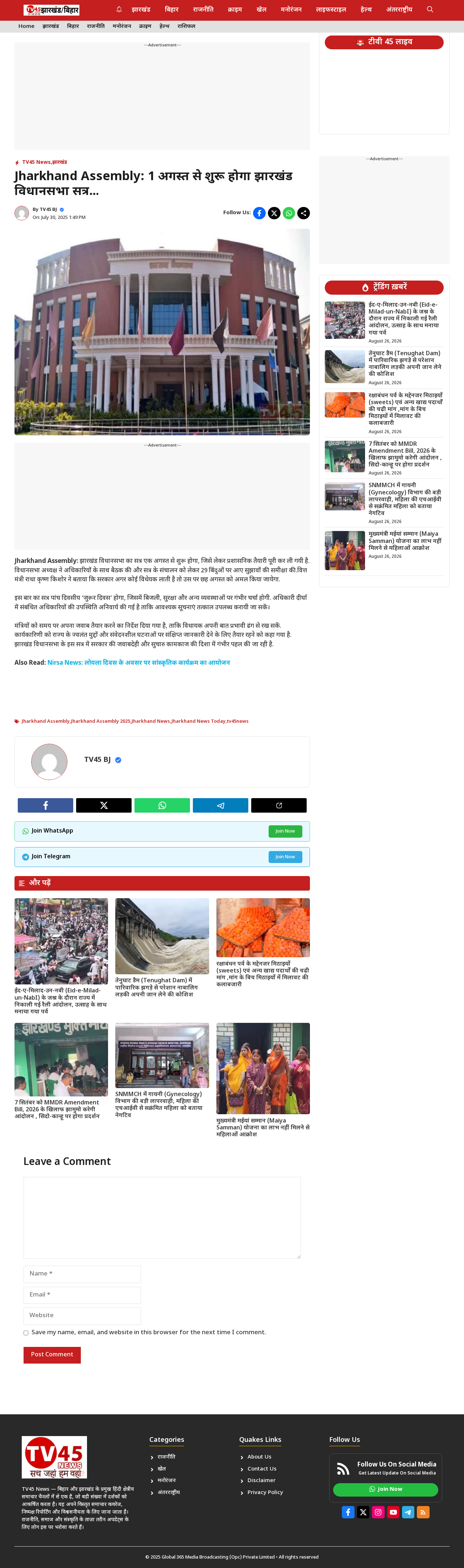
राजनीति (203, 10)
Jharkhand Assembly (46, 721)
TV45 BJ (48, 210)
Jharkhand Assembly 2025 (100, 721)
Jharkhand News (151, 721)
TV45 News (36, 162)
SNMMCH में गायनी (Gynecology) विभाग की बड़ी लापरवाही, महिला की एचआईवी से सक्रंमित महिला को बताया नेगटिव (159, 1105)
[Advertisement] (162, 99)
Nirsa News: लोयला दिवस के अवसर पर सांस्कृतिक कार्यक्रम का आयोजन (138, 663)
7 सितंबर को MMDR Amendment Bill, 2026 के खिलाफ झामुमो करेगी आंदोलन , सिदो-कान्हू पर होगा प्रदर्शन (57, 1110)
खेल (261, 10)
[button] (430, 10)
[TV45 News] (51, 10)
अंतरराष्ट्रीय (399, 10)
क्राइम (235, 10)
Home (26, 26)
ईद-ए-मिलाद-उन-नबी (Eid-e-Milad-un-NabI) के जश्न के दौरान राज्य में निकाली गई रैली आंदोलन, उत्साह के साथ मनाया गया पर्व (60, 1001)
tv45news (238, 721)
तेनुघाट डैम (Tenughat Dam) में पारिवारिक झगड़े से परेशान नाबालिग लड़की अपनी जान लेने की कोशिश (156, 988)
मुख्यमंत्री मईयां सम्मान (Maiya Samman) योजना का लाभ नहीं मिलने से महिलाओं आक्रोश (263, 1128)
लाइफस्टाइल (331, 10)
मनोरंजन (291, 10)
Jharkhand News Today (198, 721)
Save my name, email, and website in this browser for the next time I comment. (149, 1333)
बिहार (172, 10)
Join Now (285, 831)
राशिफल (186, 26)
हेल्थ (366, 10)
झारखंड (141, 10)
